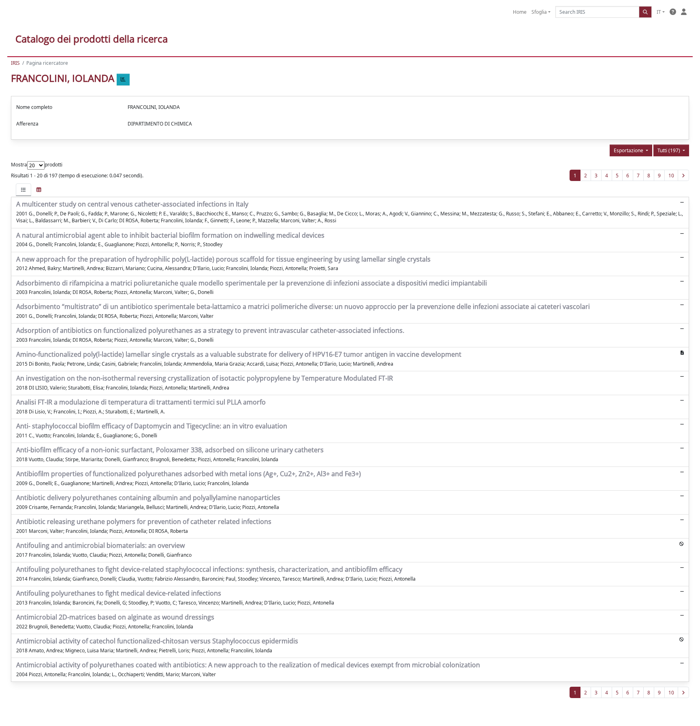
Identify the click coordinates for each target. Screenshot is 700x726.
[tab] (23, 189)
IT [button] (659, 12)
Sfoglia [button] (539, 12)
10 (671, 175)
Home (520, 12)
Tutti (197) (669, 150)
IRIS (15, 63)
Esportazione (629, 150)
